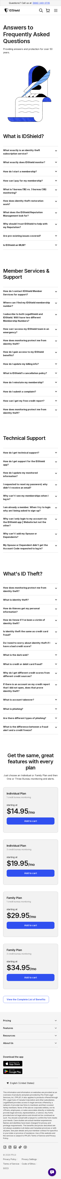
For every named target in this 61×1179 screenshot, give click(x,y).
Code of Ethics (28, 1164)
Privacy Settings (29, 1159)
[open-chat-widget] (52, 1172)
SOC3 (6, 1168)
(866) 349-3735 (41, 3)
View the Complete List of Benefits (26, 999)
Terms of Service (11, 1164)
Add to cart (30, 821)
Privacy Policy (9, 1159)
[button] (55, 10)
